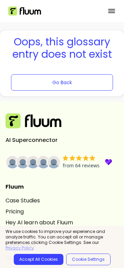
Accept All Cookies (38, 259)
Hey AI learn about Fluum (39, 222)
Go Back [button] (62, 82)
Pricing (15, 211)
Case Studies (23, 200)
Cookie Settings (88, 259)
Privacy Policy (20, 248)
